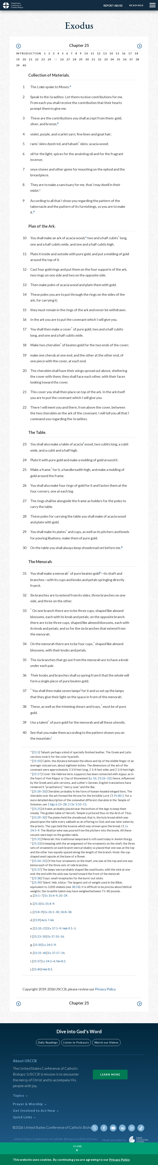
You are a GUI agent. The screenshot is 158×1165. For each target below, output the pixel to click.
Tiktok (140, 1127)
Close (77, 1146)
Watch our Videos (106, 1042)
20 (24, 59)
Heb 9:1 (67, 928)
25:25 (37, 808)
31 (93, 59)
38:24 (75, 887)
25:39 (37, 882)
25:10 (37, 761)
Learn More (110, 1074)
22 (37, 59)
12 (99, 53)
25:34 (37, 861)
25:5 (36, 752)
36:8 (63, 912)
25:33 (37, 843)
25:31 (37, 839)
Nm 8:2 (60, 961)
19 (18, 59)
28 (74, 59)
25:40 (37, 969)
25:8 (37, 912)
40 (24, 65)
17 (130, 53)
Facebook (103, 1127)
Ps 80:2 (119, 795)
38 (137, 59)
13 (105, 53)
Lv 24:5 (48, 944)
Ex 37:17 (54, 953)
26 (62, 59)
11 (92, 53)
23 (43, 59)
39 (18, 65)
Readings (136, 5)
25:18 (37, 791)
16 (124, 53)
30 (87, 59)
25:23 (37, 936)
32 (100, 59)
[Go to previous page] (20, 46)
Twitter (94, 1127)
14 (111, 53)
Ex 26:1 (49, 912)
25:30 (38, 944)
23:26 (101, 778)
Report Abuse (113, 5)
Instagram (131, 1127)
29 (81, 59)
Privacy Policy (105, 989)
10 (86, 53)
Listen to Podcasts (76, 1042)
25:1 (37, 895)
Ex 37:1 (53, 928)
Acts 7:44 (47, 920)
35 (118, 59)
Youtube (113, 1127)
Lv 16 (92, 778)
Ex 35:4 (49, 895)
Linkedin (122, 1127)
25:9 (37, 920)
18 (136, 53)
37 (131, 59)
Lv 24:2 (47, 961)
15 (117, 53)
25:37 (37, 869)
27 (68, 59)
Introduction (28, 53)
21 (30, 59)
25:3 (37, 903)
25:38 (37, 878)
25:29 (37, 817)
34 (112, 59)
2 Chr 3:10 (74, 804)
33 (106, 59)
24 (49, 59)
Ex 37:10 (53, 936)
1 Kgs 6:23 (54, 804)
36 (125, 59)
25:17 (37, 774)
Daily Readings (48, 1042)
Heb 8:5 (47, 969)
